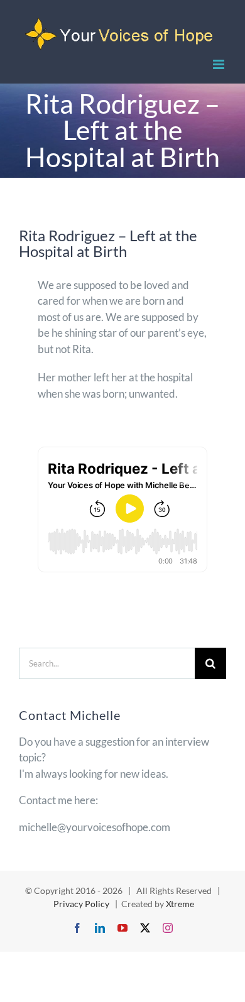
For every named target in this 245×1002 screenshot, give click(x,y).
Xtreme (180, 903)
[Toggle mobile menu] (219, 64)
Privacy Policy (82, 903)
